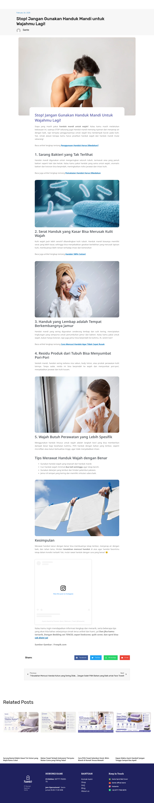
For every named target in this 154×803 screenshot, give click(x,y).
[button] (81, 657)
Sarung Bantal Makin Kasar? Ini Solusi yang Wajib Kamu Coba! (20, 738)
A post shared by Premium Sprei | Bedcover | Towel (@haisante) (63, 621)
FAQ (82, 4)
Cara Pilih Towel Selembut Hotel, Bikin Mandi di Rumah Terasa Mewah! (93, 738)
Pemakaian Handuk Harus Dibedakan (83, 173)
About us (73, 4)
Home (57, 4)
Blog (88, 4)
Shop (65, 4)
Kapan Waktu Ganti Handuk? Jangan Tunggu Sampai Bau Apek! (130, 738)
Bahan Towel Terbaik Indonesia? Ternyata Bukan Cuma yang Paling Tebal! (57, 738)
